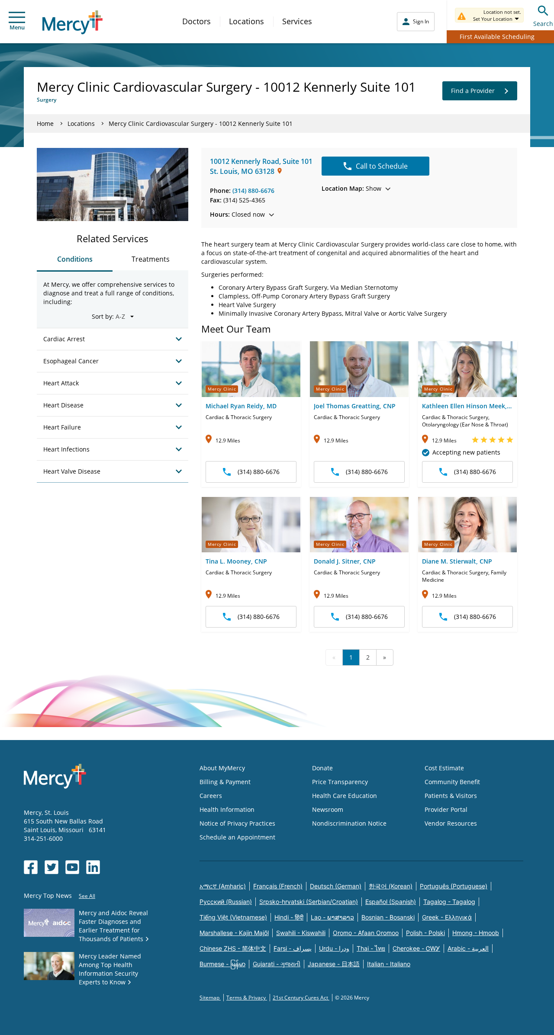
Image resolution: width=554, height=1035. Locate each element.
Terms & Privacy (246, 997)
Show (351, 188)
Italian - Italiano (388, 964)
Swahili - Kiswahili (300, 932)
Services (297, 21)
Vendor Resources (451, 823)
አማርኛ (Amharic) (223, 886)
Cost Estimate (444, 768)
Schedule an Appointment (237, 837)
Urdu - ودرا (334, 948)
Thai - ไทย (371, 948)
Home (45, 123)
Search (543, 23)
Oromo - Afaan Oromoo (366, 932)
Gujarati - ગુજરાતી (276, 964)
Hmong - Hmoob (475, 932)
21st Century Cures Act (301, 997)
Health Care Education (344, 795)
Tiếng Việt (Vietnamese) (233, 917)
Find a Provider (473, 91)
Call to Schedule (382, 166)
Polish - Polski (425, 932)
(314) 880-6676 (253, 190)
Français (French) (278, 886)
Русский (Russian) (226, 901)
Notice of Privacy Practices (237, 823)
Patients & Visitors (451, 795)
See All (87, 896)
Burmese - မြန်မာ (222, 964)
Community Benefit (452, 782)
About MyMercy (222, 768)
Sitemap (210, 997)
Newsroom (327, 809)
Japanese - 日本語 (334, 964)
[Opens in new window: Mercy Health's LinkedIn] (93, 867)
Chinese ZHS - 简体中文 (233, 948)
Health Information (227, 809)
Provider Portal (446, 809)
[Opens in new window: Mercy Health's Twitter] (51, 867)
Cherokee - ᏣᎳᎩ (416, 948)
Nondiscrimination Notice (349, 823)
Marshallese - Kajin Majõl (234, 932)
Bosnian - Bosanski (388, 917)
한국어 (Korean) (390, 886)
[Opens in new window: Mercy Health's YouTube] (72, 867)
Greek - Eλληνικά (447, 917)
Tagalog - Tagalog (449, 901)
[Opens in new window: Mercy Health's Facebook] (31, 867)
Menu (17, 27)
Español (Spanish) (390, 901)
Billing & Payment (225, 782)
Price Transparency (340, 782)
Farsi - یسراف (293, 948)
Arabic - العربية (468, 948)
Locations (246, 21)
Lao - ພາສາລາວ (332, 917)
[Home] (72, 22)
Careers (211, 795)
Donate (322, 768)
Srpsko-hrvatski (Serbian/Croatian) (308, 901)
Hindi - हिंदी (288, 917)
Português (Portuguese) (453, 886)
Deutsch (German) (335, 886)
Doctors (196, 21)
